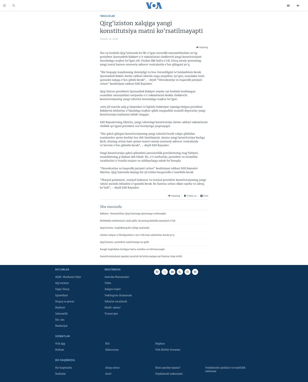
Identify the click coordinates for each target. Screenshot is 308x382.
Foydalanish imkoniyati (169, 373)
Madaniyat (61, 325)
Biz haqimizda (63, 367)
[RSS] (180, 272)
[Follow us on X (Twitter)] (165, 272)
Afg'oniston (62, 283)
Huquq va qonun (64, 301)
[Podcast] (187, 272)
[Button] (202, 47)
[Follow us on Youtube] (172, 272)
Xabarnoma (112, 349)
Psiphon (160, 343)
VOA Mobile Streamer (167, 349)
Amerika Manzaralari (117, 277)
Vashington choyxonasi (118, 295)
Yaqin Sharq (62, 289)
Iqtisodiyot (61, 295)
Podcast (59, 349)
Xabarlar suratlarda (116, 301)
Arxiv (108, 373)
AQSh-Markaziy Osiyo (68, 277)
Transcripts (111, 313)
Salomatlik (61, 313)
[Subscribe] (195, 272)
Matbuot (60, 307)
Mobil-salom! (113, 307)
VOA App (60, 343)
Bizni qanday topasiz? (167, 367)
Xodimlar (60, 373)
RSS (107, 343)
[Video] (298, 5)
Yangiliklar (107, 16)
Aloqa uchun (112, 367)
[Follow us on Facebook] (157, 272)
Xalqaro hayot (113, 289)
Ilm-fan (59, 319)
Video (108, 283)
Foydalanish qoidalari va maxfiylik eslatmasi (225, 369)
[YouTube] (288, 5)
